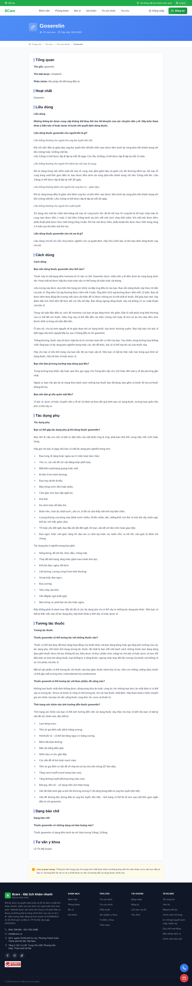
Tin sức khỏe (109, 10)
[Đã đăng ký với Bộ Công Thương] (33, 964)
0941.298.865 (15, 929)
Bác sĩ (77, 10)
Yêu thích (135, 915)
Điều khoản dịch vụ (172, 933)
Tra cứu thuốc (106, 904)
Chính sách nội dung (172, 915)
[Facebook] (7, 955)
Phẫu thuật (105, 909)
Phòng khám (62, 10)
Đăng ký (135, 904)
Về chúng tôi (169, 899)
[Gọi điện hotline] (184, 968)
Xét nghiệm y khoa (108, 915)
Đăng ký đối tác (170, 909)
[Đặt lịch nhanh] (184, 978)
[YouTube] (14, 955)
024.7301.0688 (31, 929)
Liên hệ (166, 904)
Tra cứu (125, 10)
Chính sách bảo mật (172, 939)
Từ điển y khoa (107, 920)
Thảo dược (105, 925)
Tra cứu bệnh (106, 899)
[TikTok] (22, 955)
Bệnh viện (44, 10)
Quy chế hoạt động (172, 928)
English (182, 3)
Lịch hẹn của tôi (138, 909)
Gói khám (91, 10)
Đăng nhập (136, 899)
